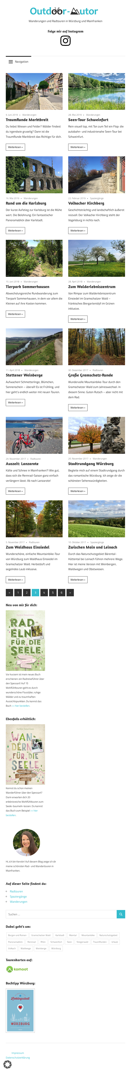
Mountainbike (88, 935)
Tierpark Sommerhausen (27, 286)
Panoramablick (15, 942)
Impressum (18, 1053)
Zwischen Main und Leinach (92, 547)
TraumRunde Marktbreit (27, 119)
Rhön (43, 942)
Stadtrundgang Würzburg (91, 463)
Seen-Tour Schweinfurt (88, 119)
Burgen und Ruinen (17, 935)
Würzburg (56, 948)
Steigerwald (82, 942)
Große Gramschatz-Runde (90, 375)
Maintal (73, 935)
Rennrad (31, 942)
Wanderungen (29, 114)
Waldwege (26, 948)
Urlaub (115, 942)
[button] (7, 1064)
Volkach (12, 948)
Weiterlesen (14, 147)
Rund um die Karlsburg (26, 203)
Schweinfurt (56, 942)
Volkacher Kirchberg (86, 203)
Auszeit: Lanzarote (22, 463)
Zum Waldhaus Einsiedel (27, 547)
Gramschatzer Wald (40, 935)
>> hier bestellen (21, 706)
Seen (69, 942)
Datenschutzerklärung (18, 1058)
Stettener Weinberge (24, 375)
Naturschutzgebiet (108, 935)
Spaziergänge (97, 198)
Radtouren (98, 370)
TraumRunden (100, 942)
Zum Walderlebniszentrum (91, 286)
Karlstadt (59, 935)
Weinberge (41, 948)
